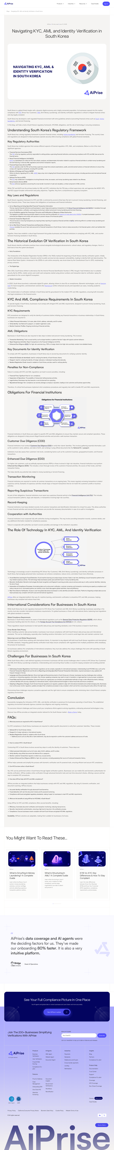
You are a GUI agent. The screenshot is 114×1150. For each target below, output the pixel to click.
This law (12, 227)
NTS (13, 179)
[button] (60, 3)
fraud (97, 119)
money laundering (69, 134)
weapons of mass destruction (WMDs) (70, 214)
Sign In (106, 4)
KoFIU (11, 160)
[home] (8, 4)
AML (38, 112)
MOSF (36, 173)
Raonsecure (48, 286)
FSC (13, 154)
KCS (13, 184)
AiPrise (10, 597)
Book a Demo (72, 712)
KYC (20, 112)
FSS (13, 167)
